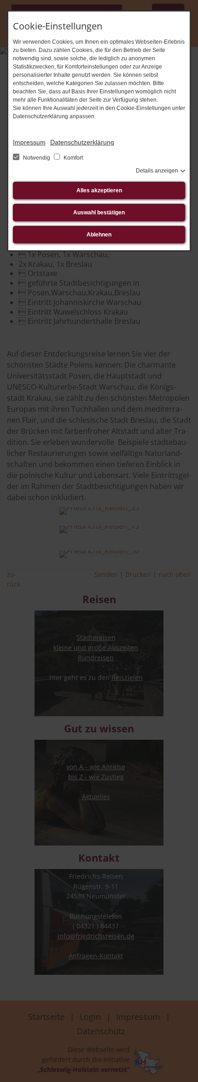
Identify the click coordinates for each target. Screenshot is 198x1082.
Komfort (72, 158)
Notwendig (37, 158)
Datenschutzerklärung (82, 142)
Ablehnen (99, 234)
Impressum (29, 142)
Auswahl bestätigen (99, 212)
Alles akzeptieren (99, 190)
